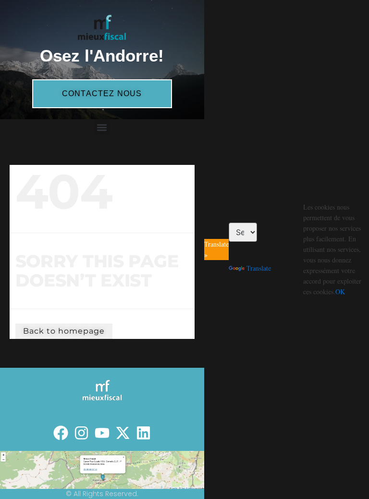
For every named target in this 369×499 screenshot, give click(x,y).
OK (340, 291)
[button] (102, 127)
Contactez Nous (102, 93)
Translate (258, 268)
